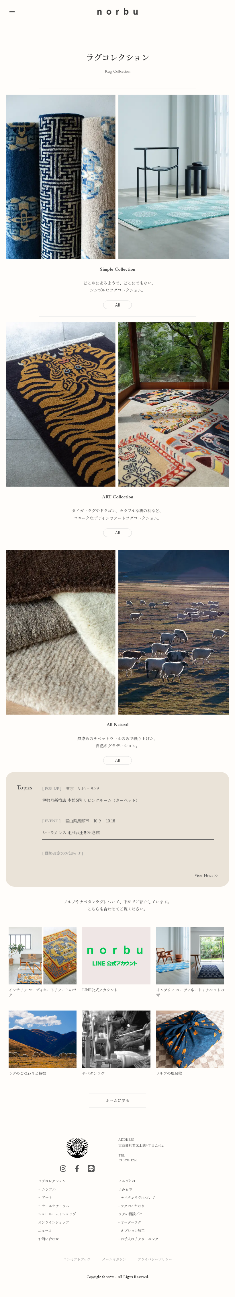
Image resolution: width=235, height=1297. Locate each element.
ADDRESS (126, 1139)
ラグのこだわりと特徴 (27, 1073)
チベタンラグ (93, 1073)
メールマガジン (114, 1259)
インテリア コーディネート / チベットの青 (190, 992)
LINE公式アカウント (99, 989)
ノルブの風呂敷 (169, 1073)
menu (12, 11)
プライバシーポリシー (155, 1259)
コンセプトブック (77, 1259)
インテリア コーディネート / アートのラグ (43, 992)
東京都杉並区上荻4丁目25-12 (141, 1145)
